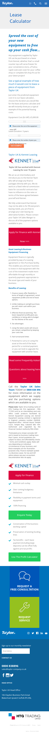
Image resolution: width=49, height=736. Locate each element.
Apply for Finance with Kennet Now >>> (24, 237)
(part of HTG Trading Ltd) (22, 725)
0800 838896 (10, 666)
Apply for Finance (24, 475)
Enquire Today (24, 515)
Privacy (34, 725)
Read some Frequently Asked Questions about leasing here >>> (24, 369)
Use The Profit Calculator (24, 556)
